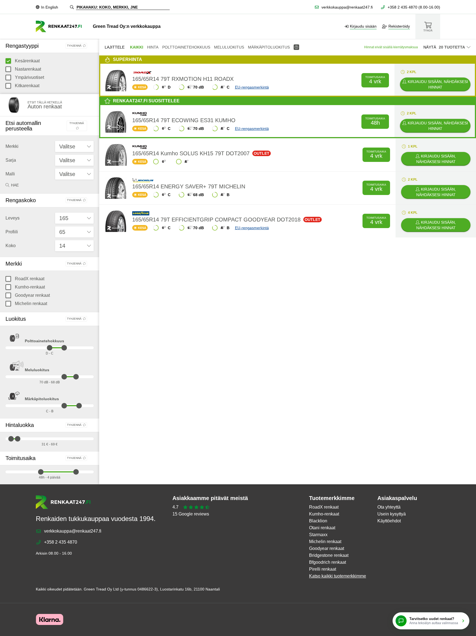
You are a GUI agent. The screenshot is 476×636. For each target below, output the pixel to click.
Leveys (13, 218)
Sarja (11, 160)
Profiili (12, 231)
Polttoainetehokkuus (44, 341)
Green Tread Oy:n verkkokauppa (127, 26)
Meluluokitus (37, 370)
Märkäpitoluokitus (42, 399)
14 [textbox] (62, 246)
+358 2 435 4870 (60, 542)
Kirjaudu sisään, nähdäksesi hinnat (438, 84)
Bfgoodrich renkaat (327, 562)
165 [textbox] (63, 218)
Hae (15, 185)
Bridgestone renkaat (328, 555)
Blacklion (318, 521)
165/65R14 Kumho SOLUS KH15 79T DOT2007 (200, 153)
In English (49, 7)
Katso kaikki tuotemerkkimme (337, 576)
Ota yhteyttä (389, 507)
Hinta (152, 47)
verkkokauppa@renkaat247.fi (347, 7)
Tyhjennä (74, 45)
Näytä (429, 47)
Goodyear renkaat (32, 295)
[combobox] (74, 146)
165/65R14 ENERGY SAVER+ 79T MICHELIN (188, 186)
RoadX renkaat (29, 278)
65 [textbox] (62, 232)
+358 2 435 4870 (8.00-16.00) (414, 7)
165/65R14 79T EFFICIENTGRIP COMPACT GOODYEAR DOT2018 (226, 219)
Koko (11, 245)
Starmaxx (318, 534)
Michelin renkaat (30, 303)
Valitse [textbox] (67, 146)
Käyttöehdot (389, 521)
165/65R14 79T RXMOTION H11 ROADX (183, 79)
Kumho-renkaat (29, 287)
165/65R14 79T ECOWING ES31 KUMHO (184, 120)
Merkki (12, 146)
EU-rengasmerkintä (252, 87)
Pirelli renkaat (322, 569)
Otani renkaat (322, 527)
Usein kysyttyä (391, 514)
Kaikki (136, 47)
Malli (10, 174)
